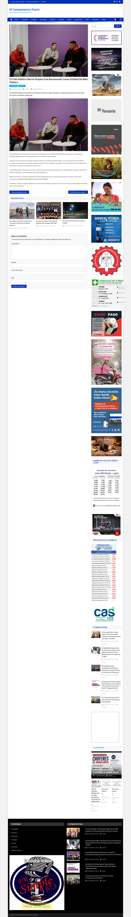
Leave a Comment (38, 89)
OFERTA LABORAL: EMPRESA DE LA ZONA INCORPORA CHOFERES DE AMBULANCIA (95, 795)
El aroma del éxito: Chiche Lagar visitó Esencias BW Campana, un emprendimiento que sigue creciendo (111, 635)
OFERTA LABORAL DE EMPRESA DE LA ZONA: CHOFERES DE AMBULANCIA (106, 769)
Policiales (34, 19)
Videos (104, 19)
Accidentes (43, 19)
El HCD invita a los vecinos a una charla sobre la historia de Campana (79, 192)
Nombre (13, 262)
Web (12, 278)
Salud (87, 19)
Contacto (43, 1)
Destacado (95, 19)
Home (16, 19)
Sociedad (61, 19)
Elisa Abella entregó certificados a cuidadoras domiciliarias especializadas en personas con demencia (111, 669)
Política (69, 19)
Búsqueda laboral (105, 790)
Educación (15, 836)
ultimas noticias (16, 850)
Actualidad (24, 19)
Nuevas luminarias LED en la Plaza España (74, 222)
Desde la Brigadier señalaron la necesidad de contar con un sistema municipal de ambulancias (20, 192)
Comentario (15, 243)
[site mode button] (116, 20)
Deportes (52, 19)
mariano (26, 89)
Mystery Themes (43, 915)
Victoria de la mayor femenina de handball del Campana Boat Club (47, 222)
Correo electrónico (16, 270)
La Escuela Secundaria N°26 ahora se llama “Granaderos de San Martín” (111, 700)
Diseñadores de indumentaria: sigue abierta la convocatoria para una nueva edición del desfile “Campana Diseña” (111, 685)
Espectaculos (79, 19)
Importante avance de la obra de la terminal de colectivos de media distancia (20, 223)
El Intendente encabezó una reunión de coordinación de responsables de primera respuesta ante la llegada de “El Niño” (111, 652)
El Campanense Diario (24, 9)
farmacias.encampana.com (103, 305)
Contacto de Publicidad (32, 1)
